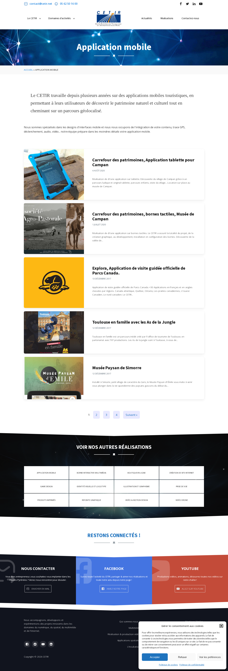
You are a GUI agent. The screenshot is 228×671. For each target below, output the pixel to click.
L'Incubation (133, 646)
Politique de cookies (168, 664)
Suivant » (131, 415)
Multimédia (134, 627)
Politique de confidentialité (191, 664)
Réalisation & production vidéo (124, 634)
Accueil (28, 69)
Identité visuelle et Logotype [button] (91, 486)
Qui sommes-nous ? (129, 621)
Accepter (155, 657)
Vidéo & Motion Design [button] (136, 500)
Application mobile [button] (46, 472)
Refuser (182, 657)
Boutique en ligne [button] (136, 472)
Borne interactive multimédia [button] (91, 472)
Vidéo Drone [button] (182, 500)
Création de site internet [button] (181, 472)
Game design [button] (46, 486)
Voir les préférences (210, 657)
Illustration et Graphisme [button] (137, 486)
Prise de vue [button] (181, 486)
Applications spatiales (128, 640)
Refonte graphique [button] (91, 500)
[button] (221, 626)
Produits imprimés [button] (46, 500)
